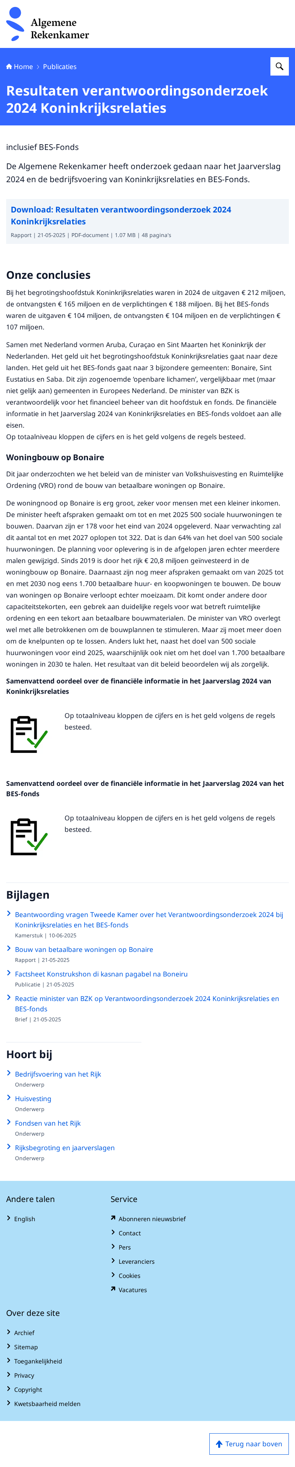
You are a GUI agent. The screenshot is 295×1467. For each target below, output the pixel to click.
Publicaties (59, 66)
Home (23, 66)
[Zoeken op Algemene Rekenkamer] (279, 66)
